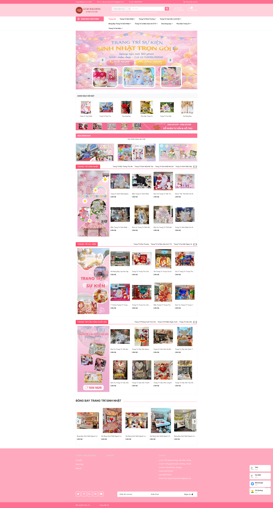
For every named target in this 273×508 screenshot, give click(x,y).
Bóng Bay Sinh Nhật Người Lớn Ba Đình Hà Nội (166, 436)
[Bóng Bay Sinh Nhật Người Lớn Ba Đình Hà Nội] (161, 420)
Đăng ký (79, 468)
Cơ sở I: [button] (162, 455)
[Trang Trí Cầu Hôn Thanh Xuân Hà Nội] (141, 370)
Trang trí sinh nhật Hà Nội (119, 12)
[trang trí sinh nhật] (178, 152)
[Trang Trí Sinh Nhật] (86, 107)
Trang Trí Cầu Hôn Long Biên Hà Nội (166, 383)
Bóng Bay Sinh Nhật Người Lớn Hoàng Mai (91, 436)
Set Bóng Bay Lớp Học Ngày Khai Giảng (124, 271)
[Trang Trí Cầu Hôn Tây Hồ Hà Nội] (185, 370)
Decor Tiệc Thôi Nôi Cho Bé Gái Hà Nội (188, 194)
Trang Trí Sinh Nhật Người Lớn (120, 194)
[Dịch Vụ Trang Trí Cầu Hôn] (120, 370)
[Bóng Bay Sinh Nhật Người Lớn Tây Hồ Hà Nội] (185, 420)
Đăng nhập (79, 464)
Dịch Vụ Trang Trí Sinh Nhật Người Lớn (145, 227)
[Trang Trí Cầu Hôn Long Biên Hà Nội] (163, 370)
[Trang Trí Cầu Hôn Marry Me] (141, 336)
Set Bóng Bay (187, 116)
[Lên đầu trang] (269, 497)
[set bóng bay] (136, 152)
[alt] (136, 126)
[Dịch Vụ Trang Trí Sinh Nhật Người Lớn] (141, 214)
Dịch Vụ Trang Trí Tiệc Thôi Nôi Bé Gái (167, 194)
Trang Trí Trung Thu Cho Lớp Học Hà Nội (146, 305)
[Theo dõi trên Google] (89, 494)
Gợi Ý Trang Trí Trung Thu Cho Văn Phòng (189, 271)
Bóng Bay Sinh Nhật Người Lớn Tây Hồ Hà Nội (190, 436)
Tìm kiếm (79, 460)
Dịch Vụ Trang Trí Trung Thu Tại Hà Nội (188, 305)
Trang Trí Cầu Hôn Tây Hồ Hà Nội (186, 383)
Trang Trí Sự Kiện (86, 244)
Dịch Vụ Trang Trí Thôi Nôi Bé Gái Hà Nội (168, 227)
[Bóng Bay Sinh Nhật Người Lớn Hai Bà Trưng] (112, 420)
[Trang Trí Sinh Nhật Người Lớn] (120, 181)
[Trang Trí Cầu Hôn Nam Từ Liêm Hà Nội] (185, 336)
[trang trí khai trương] (95, 152)
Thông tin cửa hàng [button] (86, 455)
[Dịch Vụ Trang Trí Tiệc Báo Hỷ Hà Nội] (120, 336)
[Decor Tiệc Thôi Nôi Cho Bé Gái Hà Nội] (185, 181)
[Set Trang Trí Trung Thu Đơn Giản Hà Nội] (163, 258)
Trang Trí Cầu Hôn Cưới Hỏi (92, 322)
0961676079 (138, 2)
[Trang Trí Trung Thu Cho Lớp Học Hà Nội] (141, 292)
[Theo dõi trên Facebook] (83, 494)
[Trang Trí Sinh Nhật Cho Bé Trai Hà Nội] (185, 214)
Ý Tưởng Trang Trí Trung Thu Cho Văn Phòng (126, 305)
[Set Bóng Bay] (187, 107)
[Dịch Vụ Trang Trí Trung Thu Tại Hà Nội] (185, 292)
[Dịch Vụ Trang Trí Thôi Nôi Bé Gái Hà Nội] (163, 214)
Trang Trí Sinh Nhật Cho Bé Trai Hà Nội (188, 227)
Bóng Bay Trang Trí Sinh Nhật (98, 400)
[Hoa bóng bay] (126, 107)
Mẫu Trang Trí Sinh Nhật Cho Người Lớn (146, 194)
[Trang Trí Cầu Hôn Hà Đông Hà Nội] (163, 336)
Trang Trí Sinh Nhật (86, 116)
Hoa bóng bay (126, 116)
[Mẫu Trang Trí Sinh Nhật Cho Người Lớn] (141, 181)
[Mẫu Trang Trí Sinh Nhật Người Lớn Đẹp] (120, 214)
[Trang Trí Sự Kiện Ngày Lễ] (167, 107)
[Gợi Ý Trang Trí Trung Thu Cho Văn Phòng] (185, 258)
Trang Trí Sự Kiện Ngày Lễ (168, 116)
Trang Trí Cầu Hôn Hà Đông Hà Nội (166, 349)
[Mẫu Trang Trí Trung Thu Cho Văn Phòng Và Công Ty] (163, 292)
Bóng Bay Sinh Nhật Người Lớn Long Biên (140, 436)
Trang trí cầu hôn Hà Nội (150, 12)
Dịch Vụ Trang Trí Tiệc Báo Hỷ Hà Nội (123, 349)
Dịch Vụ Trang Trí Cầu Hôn (119, 383)
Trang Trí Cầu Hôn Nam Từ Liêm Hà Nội (188, 349)
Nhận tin (187, 494)
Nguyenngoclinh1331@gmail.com (113, 2)
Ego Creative (94, 505)
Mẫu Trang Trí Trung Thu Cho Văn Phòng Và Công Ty (172, 305)
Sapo (111, 505)
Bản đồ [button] (110, 455)
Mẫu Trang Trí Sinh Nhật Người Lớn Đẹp (124, 227)
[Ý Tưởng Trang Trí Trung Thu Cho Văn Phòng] (120, 292)
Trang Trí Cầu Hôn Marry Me (142, 349)
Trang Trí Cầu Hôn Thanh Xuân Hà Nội (145, 383)
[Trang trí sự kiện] (93, 281)
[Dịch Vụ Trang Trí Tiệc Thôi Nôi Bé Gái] (163, 181)
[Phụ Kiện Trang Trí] (147, 107)
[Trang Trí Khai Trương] (106, 107)
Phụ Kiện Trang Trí (147, 116)
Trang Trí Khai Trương (106, 116)
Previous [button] (102, 60)
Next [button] (170, 60)
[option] (136, 60)
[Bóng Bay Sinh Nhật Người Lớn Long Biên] (137, 420)
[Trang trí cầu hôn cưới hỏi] (93, 359)
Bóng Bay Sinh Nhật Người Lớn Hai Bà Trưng (116, 436)
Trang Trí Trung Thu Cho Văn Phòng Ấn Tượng (148, 271)
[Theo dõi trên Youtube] (101, 494)
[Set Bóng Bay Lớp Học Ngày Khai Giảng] (120, 258)
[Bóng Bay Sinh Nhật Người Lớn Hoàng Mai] (88, 420)
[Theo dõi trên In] (95, 494)
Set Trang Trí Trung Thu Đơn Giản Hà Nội (168, 271)
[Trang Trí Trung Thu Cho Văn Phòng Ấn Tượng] (141, 258)
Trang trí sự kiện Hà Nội (135, 12)
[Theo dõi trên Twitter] (78, 494)
